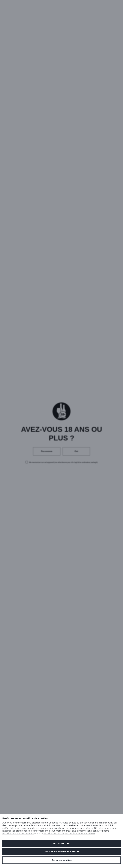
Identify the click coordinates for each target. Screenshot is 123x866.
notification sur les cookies (18, 833)
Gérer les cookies (62, 860)
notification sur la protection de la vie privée (69, 833)
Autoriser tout (61, 843)
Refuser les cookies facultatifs (61, 851)
